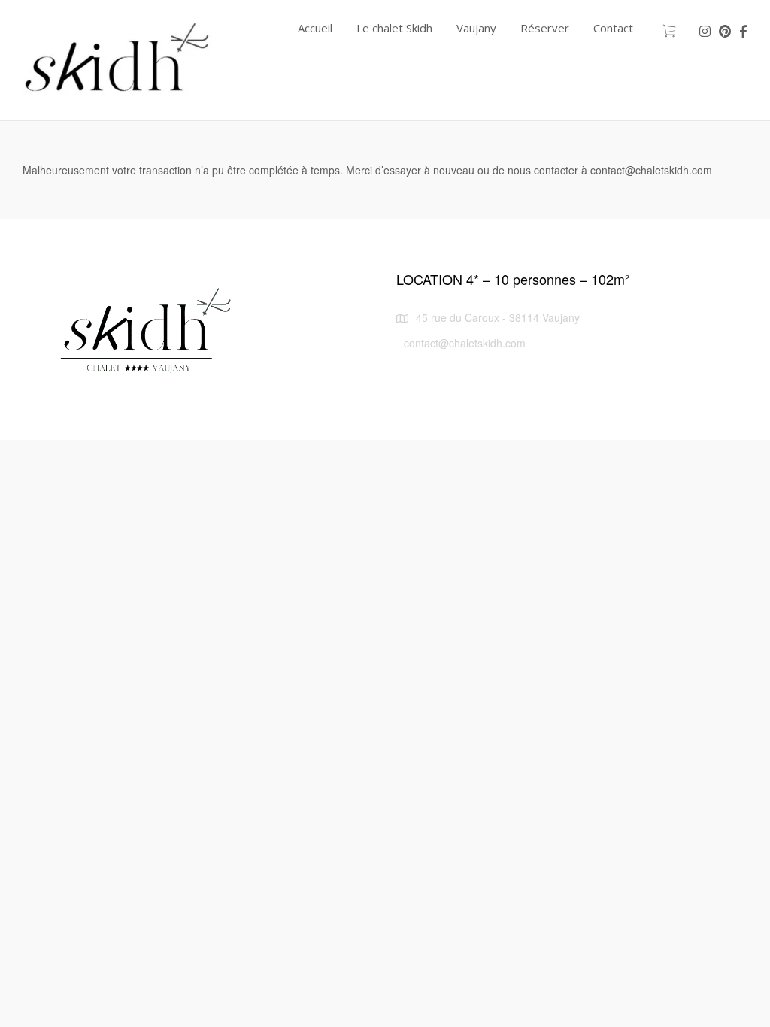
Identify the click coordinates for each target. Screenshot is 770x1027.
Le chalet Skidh (394, 27)
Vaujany (476, 27)
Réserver (544, 27)
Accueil (315, 27)
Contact (613, 27)
